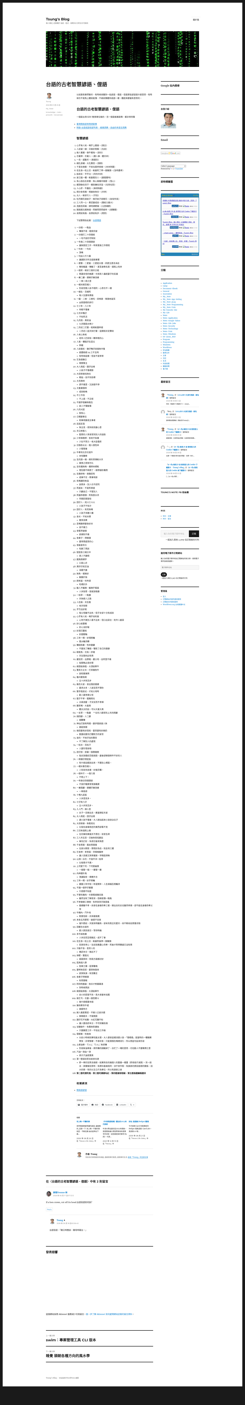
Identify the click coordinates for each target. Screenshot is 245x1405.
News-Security (169, 326)
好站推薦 (166, 350)
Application (167, 283)
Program (166, 339)
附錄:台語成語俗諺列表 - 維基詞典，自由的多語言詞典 (102, 127)
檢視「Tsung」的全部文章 (138, 1157)
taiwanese (58, 115)
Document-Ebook (170, 288)
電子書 (165, 369)
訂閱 (194, 533)
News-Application (170, 318)
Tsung (48, 101)
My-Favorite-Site (170, 310)
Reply (49, 1209)
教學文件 (166, 353)
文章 (164, 355)
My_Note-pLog (169, 302)
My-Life (166, 313)
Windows (166, 345)
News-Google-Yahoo (171, 321)
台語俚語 (97, 220)
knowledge (50, 112)
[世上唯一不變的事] (90, 1131)
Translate (179, 169)
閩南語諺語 (82, 1090)
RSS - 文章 (167, 516)
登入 (164, 596)
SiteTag (195, 195)
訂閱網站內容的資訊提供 (172, 599)
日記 (164, 358)
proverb (49, 115)
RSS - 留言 (167, 519)
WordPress (167, 347)
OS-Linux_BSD (169, 337)
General (166, 291)
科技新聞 (166, 363)
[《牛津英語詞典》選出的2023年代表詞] (116, 1132)
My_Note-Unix (169, 307)
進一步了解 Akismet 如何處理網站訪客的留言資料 (109, 1314)
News (165, 315)
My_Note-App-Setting (172, 299)
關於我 (196, 20)
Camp (165, 286)
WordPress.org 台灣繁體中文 (174, 604)
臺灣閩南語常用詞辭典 (87, 124)
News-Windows (169, 334)
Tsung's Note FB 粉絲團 (175, 492)
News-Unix (167, 331)
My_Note (49, 109)
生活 (164, 361)
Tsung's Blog (58, 19)
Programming (168, 342)
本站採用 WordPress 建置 (69, 1378)
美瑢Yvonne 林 (60, 1192)
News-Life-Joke (169, 323)
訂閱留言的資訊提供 (170, 602)
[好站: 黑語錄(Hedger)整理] (142, 1130)
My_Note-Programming (173, 305)
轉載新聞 (166, 366)
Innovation (167, 294)
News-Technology (170, 329)
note (59, 112)
